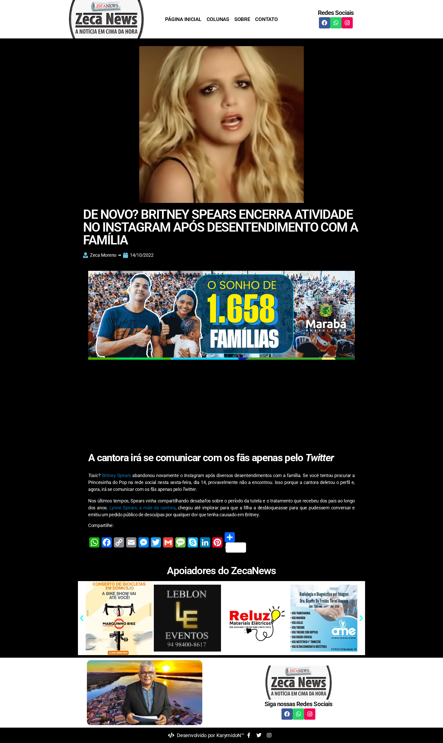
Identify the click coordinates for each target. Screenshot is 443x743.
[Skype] (193, 542)
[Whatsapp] (335, 22)
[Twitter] (156, 542)
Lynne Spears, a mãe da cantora (142, 507)
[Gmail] (168, 542)
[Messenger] (143, 542)
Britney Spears (116, 475)
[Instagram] (347, 22)
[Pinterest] (217, 542)
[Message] (180, 542)
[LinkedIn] (205, 542)
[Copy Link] (119, 542)
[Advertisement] (221, 400)
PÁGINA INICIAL (183, 19)
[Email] (131, 542)
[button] (82, 618)
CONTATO (266, 19)
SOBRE (242, 19)
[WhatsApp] (94, 542)
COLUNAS (218, 19)
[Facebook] (324, 22)
